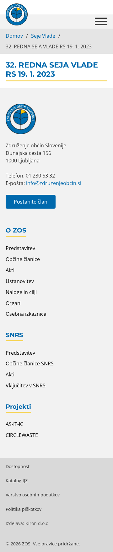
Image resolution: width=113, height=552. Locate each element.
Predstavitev (20, 248)
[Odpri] (101, 21)
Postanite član (30, 201)
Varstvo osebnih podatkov (33, 495)
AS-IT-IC (14, 424)
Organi (14, 303)
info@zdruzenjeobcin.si (53, 183)
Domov (14, 35)
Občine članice (23, 259)
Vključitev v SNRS (26, 385)
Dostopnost (18, 466)
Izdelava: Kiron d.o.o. (28, 523)
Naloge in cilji (21, 292)
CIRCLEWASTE (22, 435)
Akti (10, 270)
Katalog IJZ (17, 481)
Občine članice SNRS (30, 363)
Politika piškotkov (23, 509)
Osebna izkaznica (26, 313)
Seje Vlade (43, 35)
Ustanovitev (20, 281)
